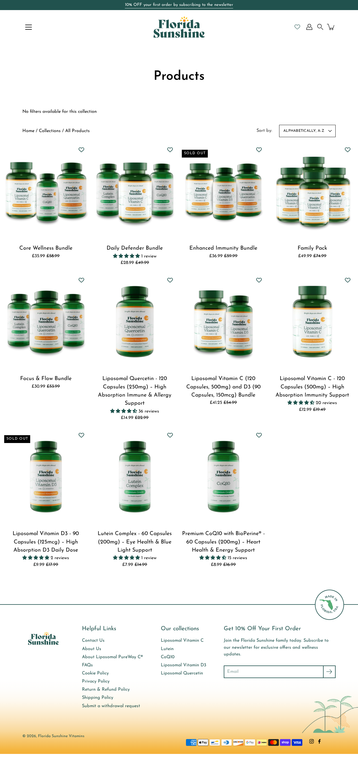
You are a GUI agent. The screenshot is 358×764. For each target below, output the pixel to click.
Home (28, 131)
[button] (320, 27)
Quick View (46, 191)
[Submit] (329, 671)
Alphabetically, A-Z (303, 131)
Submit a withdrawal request (111, 706)
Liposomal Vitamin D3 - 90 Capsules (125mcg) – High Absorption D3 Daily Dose (46, 542)
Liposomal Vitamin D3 (183, 665)
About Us (91, 649)
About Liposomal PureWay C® (112, 657)
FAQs (87, 665)
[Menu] (28, 27)
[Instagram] (311, 741)
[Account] (309, 26)
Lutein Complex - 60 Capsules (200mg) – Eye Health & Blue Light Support (135, 542)
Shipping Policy (97, 697)
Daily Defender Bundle (135, 248)
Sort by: (264, 130)
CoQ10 (168, 657)
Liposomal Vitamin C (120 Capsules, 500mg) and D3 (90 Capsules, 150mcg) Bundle (223, 387)
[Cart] (331, 26)
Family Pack (312, 248)
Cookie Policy (95, 673)
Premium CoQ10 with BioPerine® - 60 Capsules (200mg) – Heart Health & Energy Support (223, 542)
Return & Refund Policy (106, 689)
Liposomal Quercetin (182, 673)
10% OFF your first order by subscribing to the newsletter (179, 5)
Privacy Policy (96, 681)
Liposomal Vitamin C (182, 640)
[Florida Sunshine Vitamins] (179, 27)
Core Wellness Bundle (45, 248)
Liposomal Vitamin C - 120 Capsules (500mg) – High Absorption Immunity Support (312, 387)
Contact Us (93, 640)
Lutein (167, 649)
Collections (50, 131)
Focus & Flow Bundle (46, 378)
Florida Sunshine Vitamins (61, 736)
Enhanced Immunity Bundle (223, 248)
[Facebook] (319, 741)
